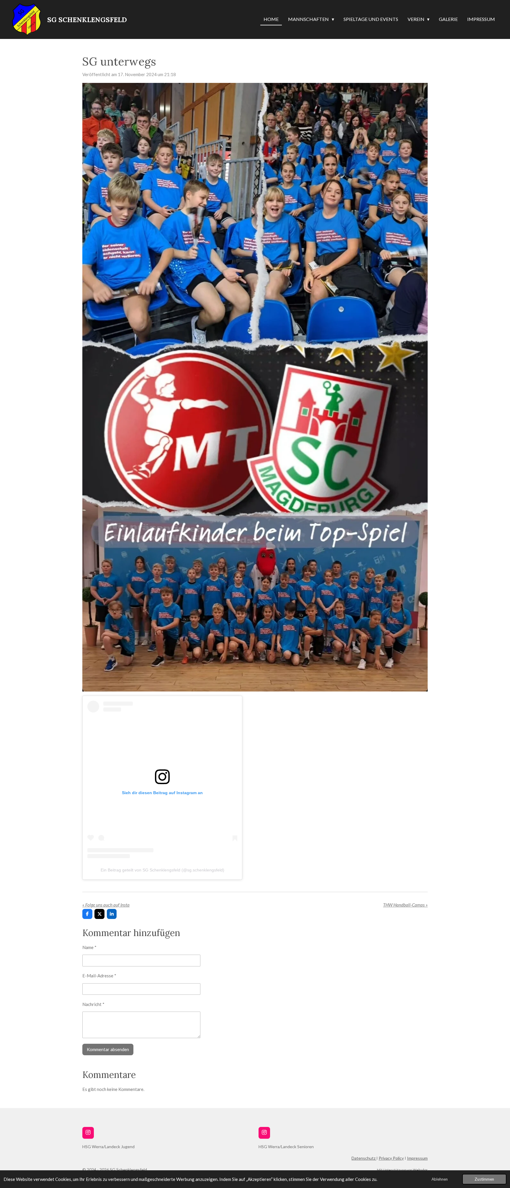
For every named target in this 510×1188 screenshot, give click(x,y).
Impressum (417, 1158)
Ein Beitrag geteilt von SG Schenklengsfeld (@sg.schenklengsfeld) (162, 870)
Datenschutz (364, 1158)
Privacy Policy (391, 1158)
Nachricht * (93, 1004)
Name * (89, 947)
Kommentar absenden (108, 1049)
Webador (420, 1170)
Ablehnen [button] (439, 1179)
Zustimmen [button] (484, 1179)
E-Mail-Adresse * (99, 975)
